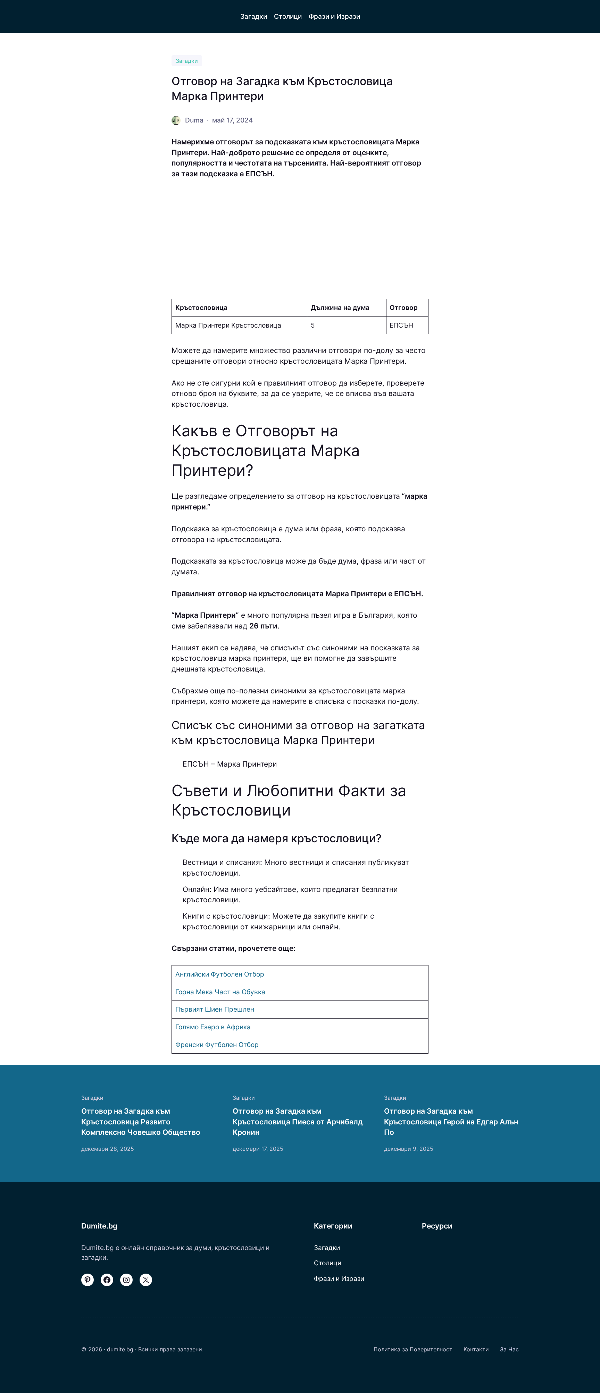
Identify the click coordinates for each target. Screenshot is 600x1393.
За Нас (509, 1349)
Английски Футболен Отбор (219, 974)
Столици (327, 1263)
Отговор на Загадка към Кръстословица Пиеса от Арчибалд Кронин (298, 1122)
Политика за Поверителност (413, 1349)
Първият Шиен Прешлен (214, 1009)
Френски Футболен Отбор (217, 1044)
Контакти (476, 1349)
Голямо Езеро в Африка (213, 1027)
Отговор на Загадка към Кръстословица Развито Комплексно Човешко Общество (140, 1122)
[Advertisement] (300, 239)
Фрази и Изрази (339, 1278)
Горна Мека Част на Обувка (220, 992)
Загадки (187, 60)
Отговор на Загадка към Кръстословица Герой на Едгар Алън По (451, 1122)
